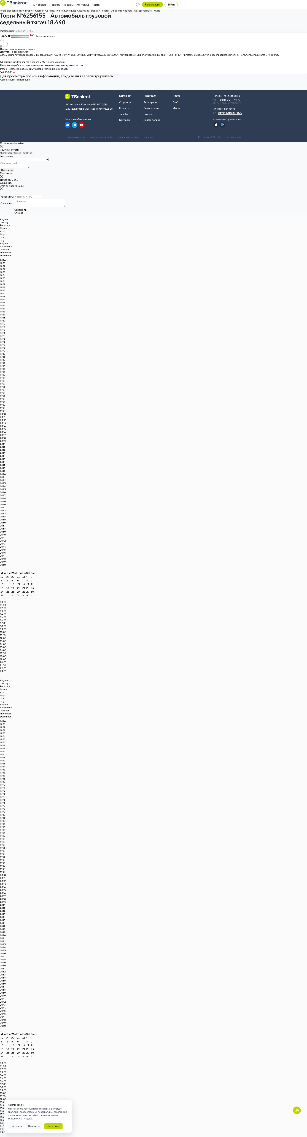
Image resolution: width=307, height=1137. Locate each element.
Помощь (148, 114)
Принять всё (53, 1126)
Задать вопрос (152, 119)
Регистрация (152, 4)
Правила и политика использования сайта (89, 137)
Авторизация (7, 79)
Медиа (176, 108)
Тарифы (68, 4)
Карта (96, 4)
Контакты (82, 4)
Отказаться (34, 1126)
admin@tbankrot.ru (230, 112)
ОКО (175, 102)
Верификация (151, 108)
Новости (55, 4)
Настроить (16, 1126)
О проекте (40, 4)
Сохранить (6, 182)
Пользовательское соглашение (136, 137)
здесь (29, 1118)
